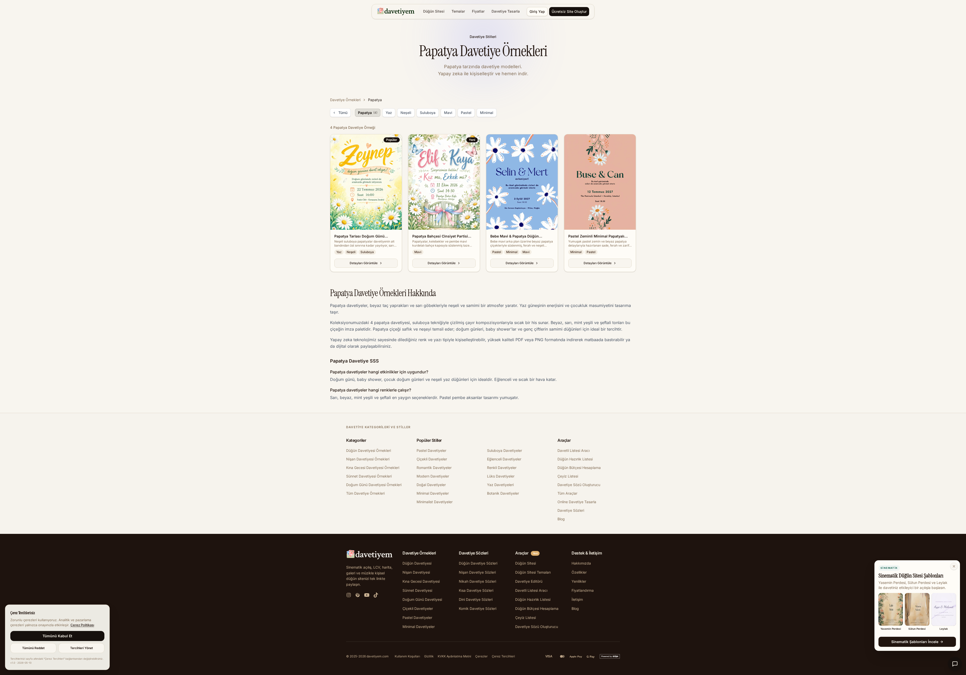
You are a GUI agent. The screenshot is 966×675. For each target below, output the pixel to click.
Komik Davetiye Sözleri (477, 608)
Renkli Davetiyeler (501, 467)
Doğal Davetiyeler (431, 485)
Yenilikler (579, 581)
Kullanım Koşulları (407, 656)
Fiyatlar (478, 11)
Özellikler (579, 572)
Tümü (342, 112)
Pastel (466, 112)
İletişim (577, 599)
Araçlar (521, 552)
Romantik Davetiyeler (434, 467)
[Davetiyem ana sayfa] (396, 12)
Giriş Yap (537, 11)
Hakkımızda (581, 563)
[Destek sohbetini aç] (955, 664)
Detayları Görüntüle (364, 263)
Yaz (389, 112)
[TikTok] (375, 595)
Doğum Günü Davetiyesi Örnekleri (373, 485)
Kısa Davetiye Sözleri (476, 590)
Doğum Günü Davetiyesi (422, 599)
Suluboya (427, 112)
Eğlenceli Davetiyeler (504, 459)
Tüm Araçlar (567, 493)
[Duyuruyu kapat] (953, 566)
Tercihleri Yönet (81, 648)
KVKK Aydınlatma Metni (454, 656)
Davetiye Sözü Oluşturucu (578, 485)
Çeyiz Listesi (567, 476)
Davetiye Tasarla (506, 11)
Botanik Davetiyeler (503, 493)
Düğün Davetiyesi (417, 563)
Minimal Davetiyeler (433, 493)
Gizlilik (429, 656)
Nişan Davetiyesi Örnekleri (367, 459)
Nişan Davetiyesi (416, 572)
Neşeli (405, 112)
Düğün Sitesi (434, 11)
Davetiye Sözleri (570, 510)
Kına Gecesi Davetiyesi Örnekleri (372, 467)
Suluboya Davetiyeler (504, 450)
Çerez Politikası (82, 625)
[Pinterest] (357, 595)
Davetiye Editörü (528, 581)
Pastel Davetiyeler (431, 450)
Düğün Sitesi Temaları (533, 572)
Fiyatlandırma (583, 590)
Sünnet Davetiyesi (417, 590)
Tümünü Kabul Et (57, 636)
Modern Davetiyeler (433, 476)
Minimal (486, 112)
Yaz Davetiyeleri (500, 485)
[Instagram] (348, 595)
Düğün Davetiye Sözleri (478, 563)
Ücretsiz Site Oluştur (569, 11)
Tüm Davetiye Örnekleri (365, 493)
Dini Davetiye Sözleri (476, 599)
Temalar (458, 11)
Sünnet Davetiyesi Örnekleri (369, 476)
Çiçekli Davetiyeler (432, 459)
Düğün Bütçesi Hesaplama (579, 467)
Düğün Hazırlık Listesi (575, 459)
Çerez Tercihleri (503, 656)
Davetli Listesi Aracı (573, 450)
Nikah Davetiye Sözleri (477, 581)
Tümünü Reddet (33, 648)
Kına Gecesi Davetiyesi (421, 581)
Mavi (448, 112)
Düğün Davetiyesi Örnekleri (368, 450)
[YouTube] (366, 595)
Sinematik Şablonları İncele (914, 642)
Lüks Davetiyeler (500, 476)
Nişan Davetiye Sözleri (477, 572)
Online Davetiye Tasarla (576, 502)
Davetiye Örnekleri (345, 100)
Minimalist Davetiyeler (435, 502)
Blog (561, 519)
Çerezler (481, 656)
